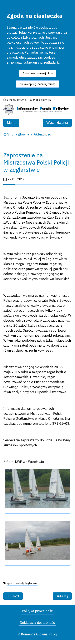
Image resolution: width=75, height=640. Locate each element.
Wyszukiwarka (57, 122)
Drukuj (63, 596)
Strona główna (18, 134)
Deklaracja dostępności (37, 622)
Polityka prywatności (37, 611)
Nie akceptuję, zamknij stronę (37, 84)
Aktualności (42, 134)
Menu (11, 122)
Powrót (14, 596)
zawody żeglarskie (26, 583)
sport (10, 583)
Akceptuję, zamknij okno (37, 73)
